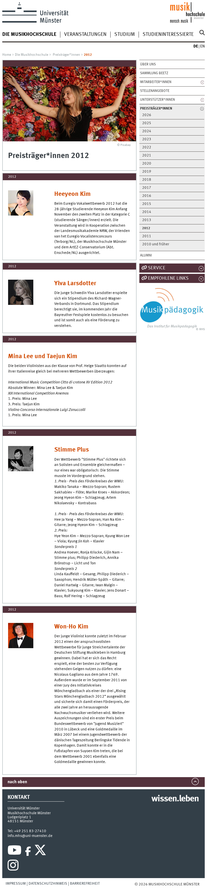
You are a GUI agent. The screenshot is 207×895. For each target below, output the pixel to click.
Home (6, 55)
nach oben (17, 782)
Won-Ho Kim (71, 627)
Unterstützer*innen (157, 99)
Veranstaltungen (85, 34)
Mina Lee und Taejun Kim (42, 356)
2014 (146, 212)
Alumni (146, 255)
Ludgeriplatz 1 (19, 817)
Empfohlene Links (168, 278)
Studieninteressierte (168, 34)
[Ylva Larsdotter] (20, 292)
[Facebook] (28, 851)
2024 (146, 131)
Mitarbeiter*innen (155, 82)
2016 (146, 196)
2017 (146, 188)
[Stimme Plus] (20, 458)
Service (156, 268)
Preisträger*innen (66, 55)
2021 (146, 155)
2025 (146, 123)
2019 (146, 172)
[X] (41, 851)
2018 (146, 180)
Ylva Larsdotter (75, 283)
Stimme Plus (71, 450)
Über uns (148, 64)
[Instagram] (13, 866)
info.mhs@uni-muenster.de (30, 836)
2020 (146, 164)
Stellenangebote (154, 91)
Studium (124, 34)
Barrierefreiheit (85, 884)
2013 (146, 220)
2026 (146, 115)
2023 (146, 139)
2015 (146, 204)
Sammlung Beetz (154, 73)
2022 (146, 147)
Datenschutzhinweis (48, 884)
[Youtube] (14, 851)
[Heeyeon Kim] (20, 203)
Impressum (16, 884)
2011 (146, 236)
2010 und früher (155, 244)
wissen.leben (175, 799)
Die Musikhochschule (31, 55)
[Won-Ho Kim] (20, 635)
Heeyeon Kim (72, 194)
